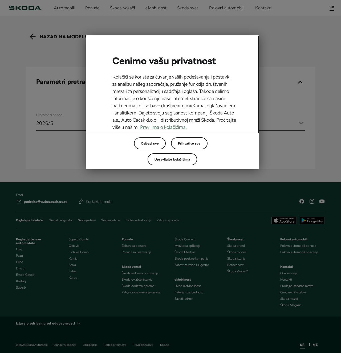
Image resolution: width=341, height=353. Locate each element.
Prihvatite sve (189, 143)
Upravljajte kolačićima (172, 159)
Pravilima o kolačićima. (163, 127)
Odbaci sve (150, 143)
